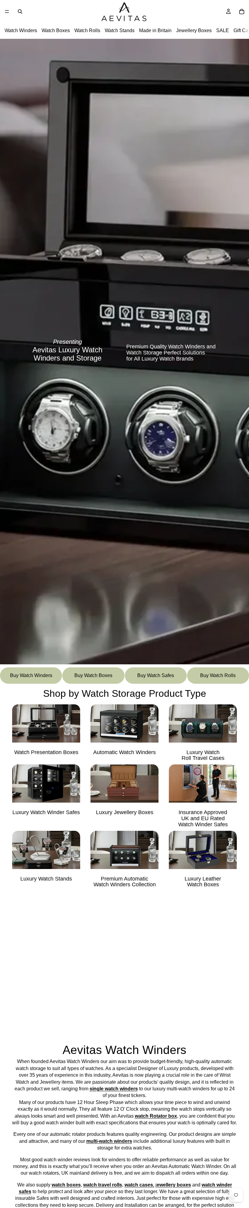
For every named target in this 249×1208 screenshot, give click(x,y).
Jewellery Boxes (194, 30)
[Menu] (7, 11)
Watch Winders (21, 30)
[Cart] (241, 11)
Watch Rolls (87, 30)
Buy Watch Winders (31, 675)
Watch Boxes (56, 30)
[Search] (20, 11)
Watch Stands (120, 30)
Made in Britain (155, 30)
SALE (222, 30)
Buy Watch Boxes (93, 675)
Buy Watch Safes (155, 675)
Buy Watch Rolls (218, 675)
